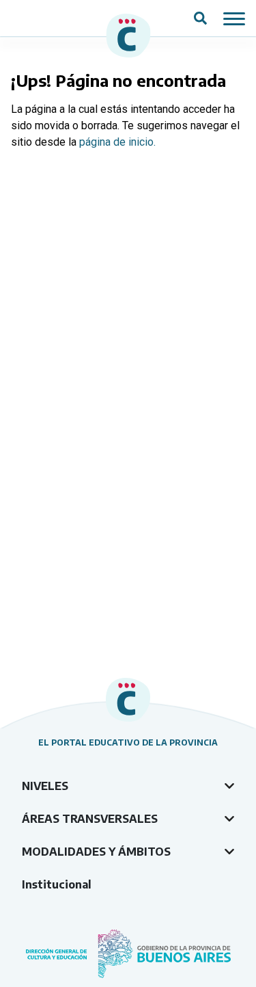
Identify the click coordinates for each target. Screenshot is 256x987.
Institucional (56, 884)
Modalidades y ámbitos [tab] (96, 851)
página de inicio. (117, 141)
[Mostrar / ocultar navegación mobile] (234, 18)
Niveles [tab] (45, 786)
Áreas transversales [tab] (90, 819)
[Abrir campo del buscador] (200, 18)
